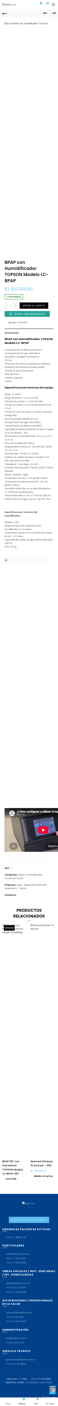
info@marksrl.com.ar (16, 1338)
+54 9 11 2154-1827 (16, 1258)
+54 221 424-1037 (15, 1342)
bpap (19, 884)
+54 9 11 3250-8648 (16, 1291)
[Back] (5, 13)
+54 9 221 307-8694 (16, 1363)
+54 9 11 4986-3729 (16, 1237)
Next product (53, 13)
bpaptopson (11, 888)
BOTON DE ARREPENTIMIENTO (29, 1219)
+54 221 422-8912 (15, 1316)
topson (23, 888)
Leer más (11, 1178)
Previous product (45, 13)
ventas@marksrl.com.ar (17, 1253)
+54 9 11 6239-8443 (16, 1262)
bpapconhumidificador (35, 884)
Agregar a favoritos (18, 322)
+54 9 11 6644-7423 (16, 1321)
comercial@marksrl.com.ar (19, 1312)
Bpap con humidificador (30, 874)
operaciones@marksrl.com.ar (20, 1359)
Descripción (12, 332)
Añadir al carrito (34, 305)
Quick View (25, 926)
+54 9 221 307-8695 (16, 1287)
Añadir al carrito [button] (43, 1176)
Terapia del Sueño (14, 878)
